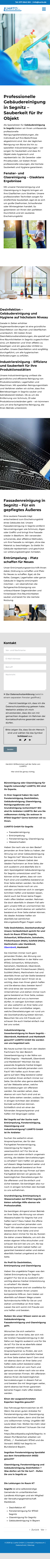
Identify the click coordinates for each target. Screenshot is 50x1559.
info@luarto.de (39, 2)
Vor (42, 1529)
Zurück (35, 1529)
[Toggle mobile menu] (44, 9)
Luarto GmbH (18, 1543)
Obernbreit (10, 947)
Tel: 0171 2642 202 (23, 2)
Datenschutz (21, 1545)
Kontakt (30, 1543)
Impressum (40, 1543)
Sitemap (31, 1545)
